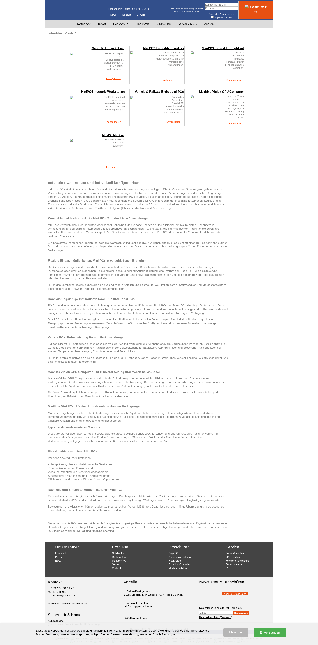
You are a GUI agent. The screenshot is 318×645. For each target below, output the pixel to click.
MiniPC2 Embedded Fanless (163, 48)
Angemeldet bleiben (223, 18)
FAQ (228, 568)
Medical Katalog (178, 568)
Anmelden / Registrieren (221, 14)
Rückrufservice (234, 564)
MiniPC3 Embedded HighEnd (223, 48)
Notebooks (118, 553)
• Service (140, 15)
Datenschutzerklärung (124, 634)
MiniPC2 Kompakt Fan (108, 48)
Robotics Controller (179, 564)
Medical (116, 568)
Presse (59, 557)
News (58, 560)
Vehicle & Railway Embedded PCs (159, 91)
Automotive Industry (180, 557)
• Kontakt (126, 15)
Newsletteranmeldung (238, 560)
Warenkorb (259, 6)
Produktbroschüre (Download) (215, 617)
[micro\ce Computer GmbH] (59, 14)
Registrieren (241, 613)
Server (115, 564)
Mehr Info (235, 632)
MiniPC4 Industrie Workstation (103, 91)
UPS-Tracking (233, 557)
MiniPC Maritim (113, 135)
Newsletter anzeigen (235, 593)
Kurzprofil (60, 553)
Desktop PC (119, 557)
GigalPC (173, 553)
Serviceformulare (235, 553)
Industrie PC (119, 560)
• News (112, 15)
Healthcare (175, 560)
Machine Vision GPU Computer (221, 91)
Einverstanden (270, 632)
